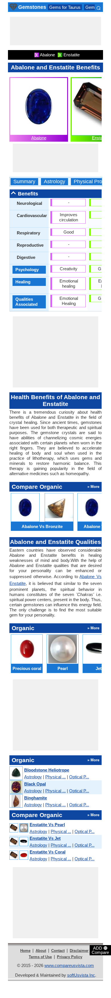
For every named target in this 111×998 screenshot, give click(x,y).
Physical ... (55, 776)
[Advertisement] (55, 31)
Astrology (54, 182)
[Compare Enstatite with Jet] (18, 841)
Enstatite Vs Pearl (47, 824)
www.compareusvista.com (69, 965)
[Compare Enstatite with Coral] (18, 855)
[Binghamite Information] (15, 801)
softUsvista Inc (81, 975)
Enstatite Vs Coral (47, 851)
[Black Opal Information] (15, 787)
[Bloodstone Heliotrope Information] (15, 773)
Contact (58, 950)
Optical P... (79, 776)
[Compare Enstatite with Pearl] (18, 828)
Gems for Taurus (65, 7)
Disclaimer (79, 950)
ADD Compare (100, 950)
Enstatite (100, 137)
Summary (24, 182)
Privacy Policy (69, 957)
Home (25, 950)
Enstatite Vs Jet (45, 838)
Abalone (38, 137)
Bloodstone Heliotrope (46, 770)
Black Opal (35, 784)
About (41, 950)
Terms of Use (40, 957)
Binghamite (35, 797)
